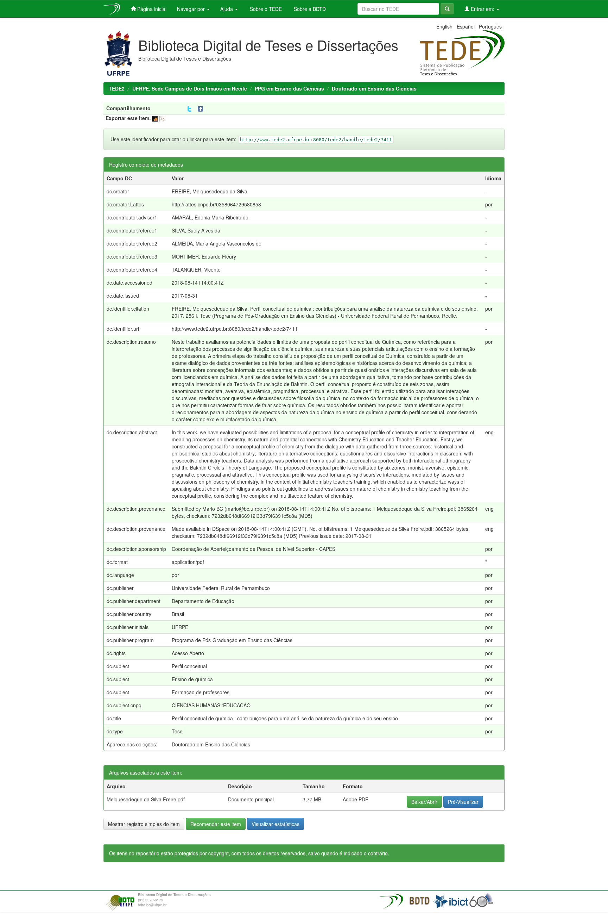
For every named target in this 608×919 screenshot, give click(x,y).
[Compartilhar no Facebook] (202, 109)
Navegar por (191, 8)
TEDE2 (117, 88)
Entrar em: (482, 8)
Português (490, 26)
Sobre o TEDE (265, 8)
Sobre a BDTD (309, 8)
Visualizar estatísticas (275, 823)
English (444, 26)
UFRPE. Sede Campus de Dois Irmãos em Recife (189, 88)
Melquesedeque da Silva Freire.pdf (146, 799)
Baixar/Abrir (424, 801)
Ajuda (227, 8)
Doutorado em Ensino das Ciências (374, 88)
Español (466, 26)
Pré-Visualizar (463, 801)
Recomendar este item (215, 823)
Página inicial (151, 8)
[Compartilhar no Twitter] (189, 109)
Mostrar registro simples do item (144, 823)
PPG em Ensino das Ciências (289, 88)
